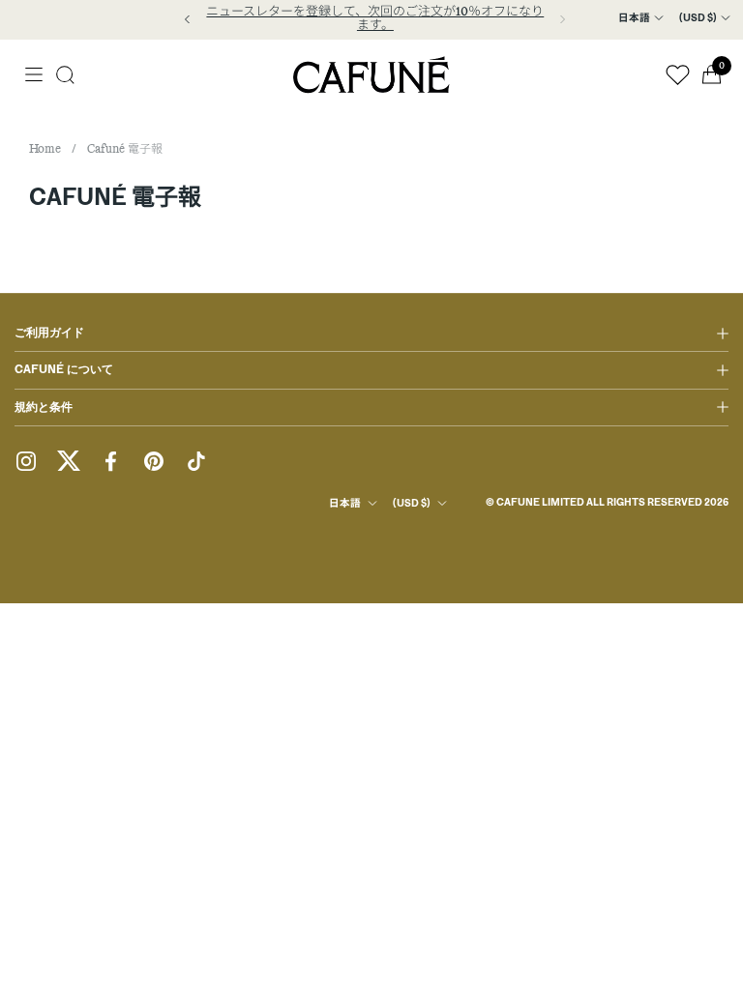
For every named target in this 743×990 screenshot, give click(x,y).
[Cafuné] (371, 74)
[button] (65, 75)
